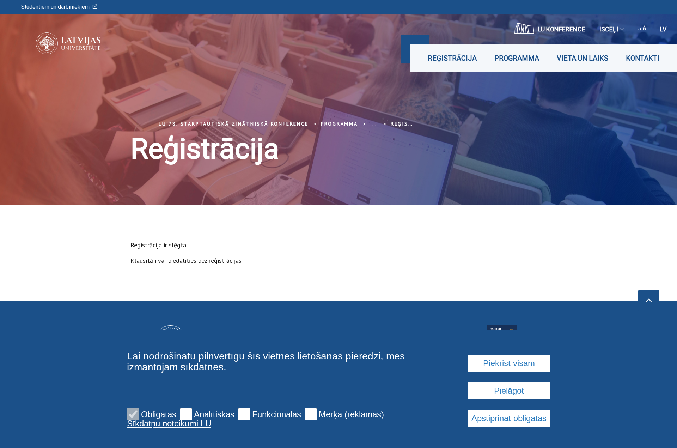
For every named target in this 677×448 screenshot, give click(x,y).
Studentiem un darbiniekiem (55, 7)
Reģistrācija (452, 58)
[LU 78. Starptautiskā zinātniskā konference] (57, 43)
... (374, 124)
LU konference (561, 29)
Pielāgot (509, 390)
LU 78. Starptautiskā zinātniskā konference (234, 124)
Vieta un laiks (582, 58)
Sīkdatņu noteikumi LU (169, 423)
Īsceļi (608, 29)
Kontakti (642, 58)
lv (663, 29)
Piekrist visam (509, 363)
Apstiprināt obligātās (509, 418)
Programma (516, 58)
